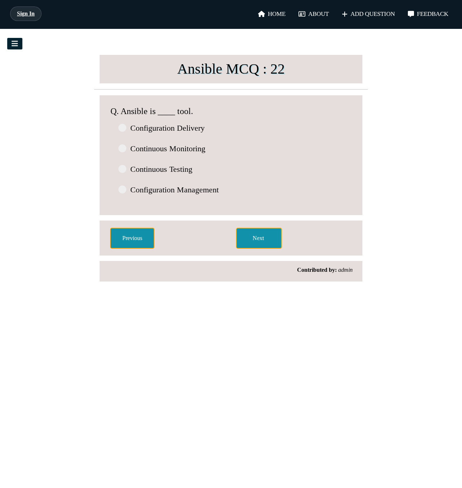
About (318, 13)
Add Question (372, 13)
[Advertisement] (52, 157)
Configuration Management (174, 189)
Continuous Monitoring (167, 148)
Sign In (26, 13)
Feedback (432, 13)
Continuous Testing (161, 169)
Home (277, 13)
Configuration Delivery (167, 127)
